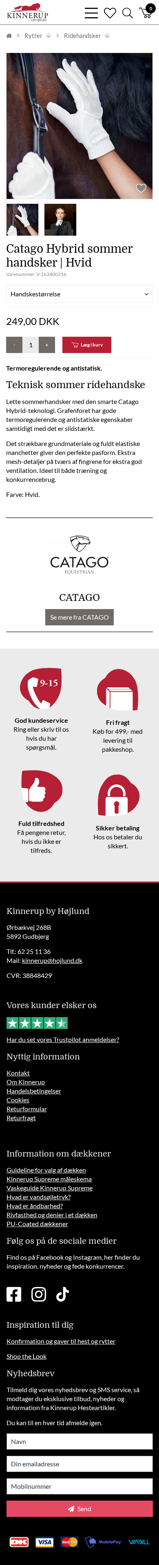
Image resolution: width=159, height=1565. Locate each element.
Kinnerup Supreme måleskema (49, 1179)
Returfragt (21, 1117)
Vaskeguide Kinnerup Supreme (50, 1188)
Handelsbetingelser (34, 1091)
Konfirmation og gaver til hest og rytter (61, 1341)
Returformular (27, 1108)
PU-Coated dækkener (37, 1223)
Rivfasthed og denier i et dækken (52, 1214)
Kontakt (18, 1073)
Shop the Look (26, 1356)
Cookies (18, 1100)
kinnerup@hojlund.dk (52, 960)
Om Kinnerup (26, 1082)
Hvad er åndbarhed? (35, 1206)
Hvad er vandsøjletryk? (39, 1197)
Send (83, 1508)
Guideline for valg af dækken (46, 1170)
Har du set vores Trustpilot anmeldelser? (63, 1039)
